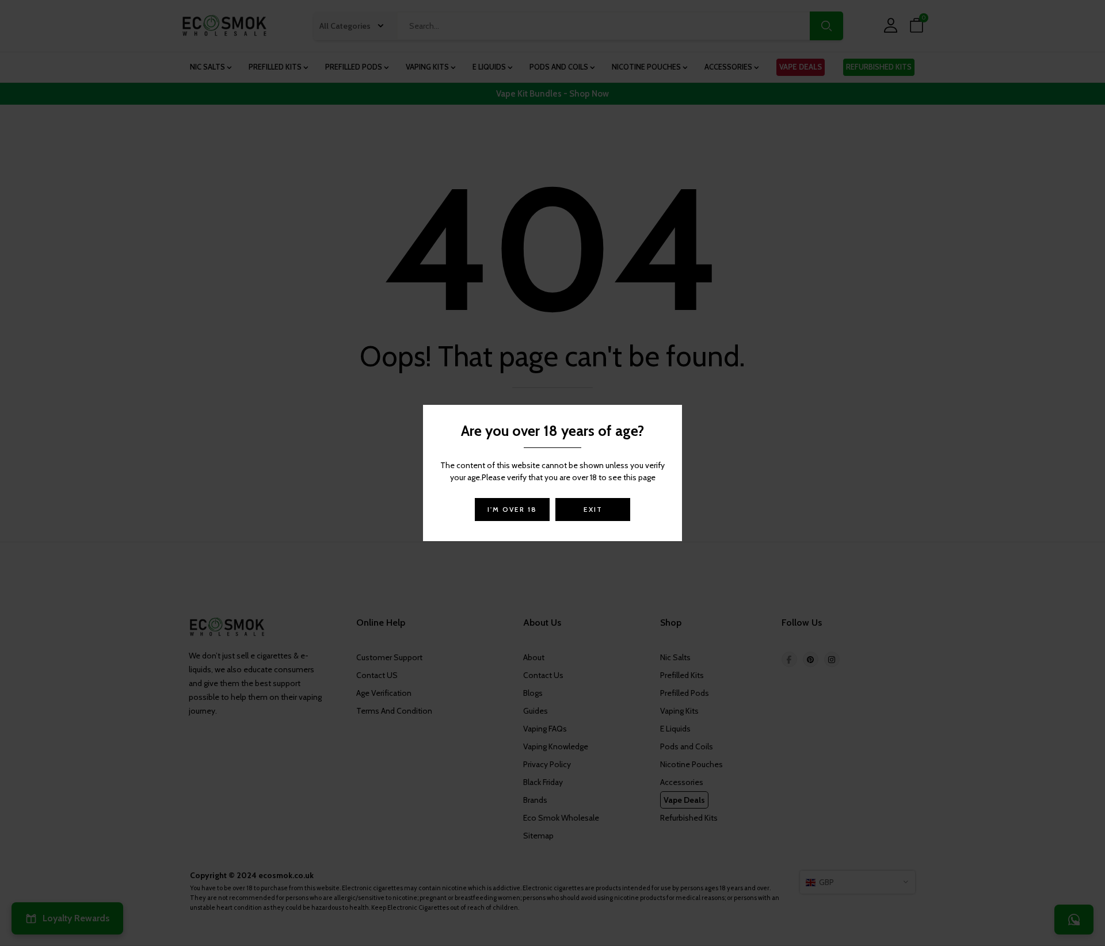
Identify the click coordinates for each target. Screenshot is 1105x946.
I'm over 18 (512, 509)
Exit (593, 509)
